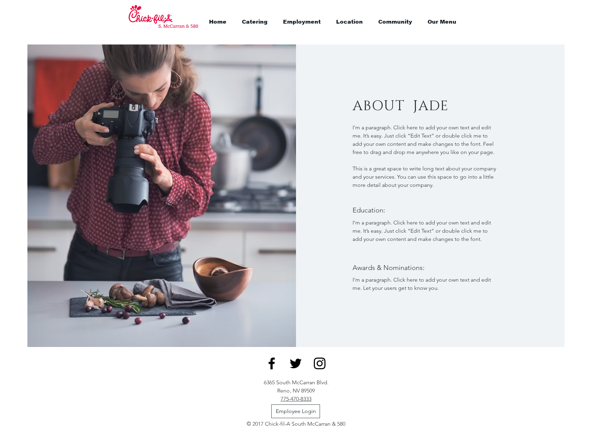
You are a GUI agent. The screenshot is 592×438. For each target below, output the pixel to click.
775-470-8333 (296, 399)
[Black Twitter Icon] (296, 363)
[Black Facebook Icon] (272, 363)
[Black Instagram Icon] (320, 363)
